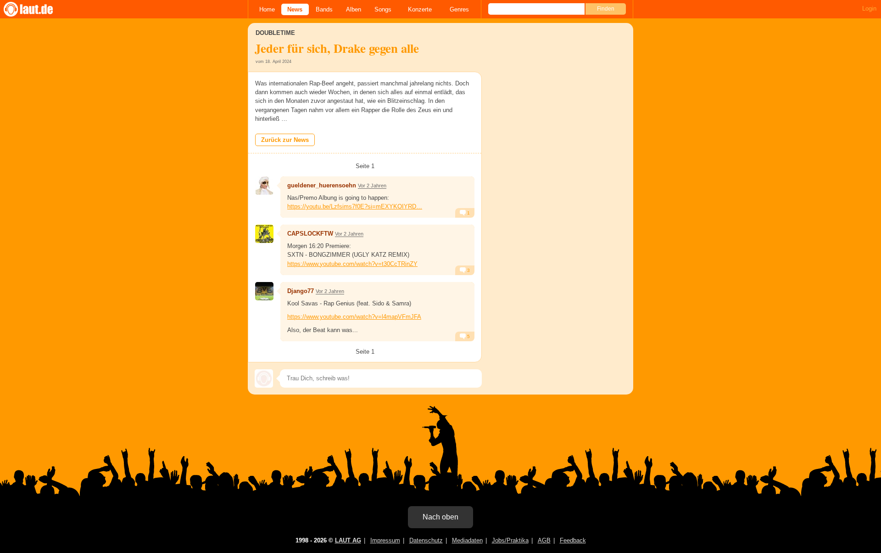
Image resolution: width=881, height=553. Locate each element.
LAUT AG (348, 540)
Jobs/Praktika (510, 540)
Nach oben (440, 517)
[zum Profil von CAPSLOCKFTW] (264, 234)
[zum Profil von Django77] (264, 291)
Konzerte (420, 9)
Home (267, 9)
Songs (382, 9)
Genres (459, 9)
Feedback (573, 540)
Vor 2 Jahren (372, 185)
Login (869, 8)
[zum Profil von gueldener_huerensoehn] (264, 185)
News (294, 9)
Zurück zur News (285, 139)
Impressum (385, 540)
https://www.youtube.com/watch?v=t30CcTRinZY (352, 263)
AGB (544, 540)
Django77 (300, 291)
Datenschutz (426, 540)
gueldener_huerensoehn (321, 185)
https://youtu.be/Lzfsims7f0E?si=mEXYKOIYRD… (354, 206)
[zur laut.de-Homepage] (36, 9)
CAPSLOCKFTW (310, 233)
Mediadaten (467, 540)
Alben (353, 9)
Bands (324, 9)
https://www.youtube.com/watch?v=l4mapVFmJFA (354, 316)
